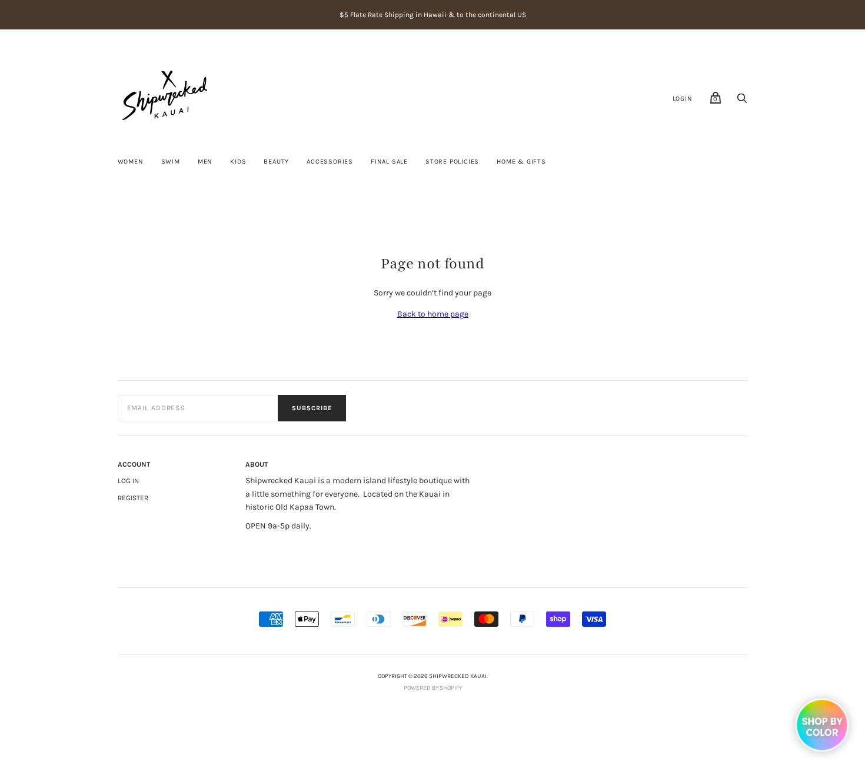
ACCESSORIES (330, 161)
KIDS (238, 161)
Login (683, 98)
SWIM (170, 161)
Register (133, 498)
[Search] (742, 102)
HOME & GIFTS (521, 161)
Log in (128, 481)
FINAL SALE (389, 161)
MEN (205, 161)
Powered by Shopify (433, 687)
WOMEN (131, 161)
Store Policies (452, 161)
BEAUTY (276, 161)
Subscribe (312, 408)
